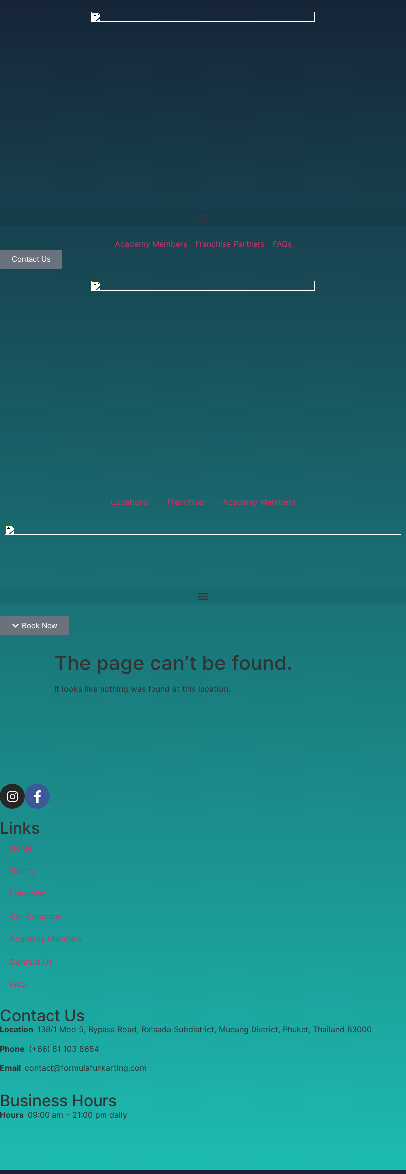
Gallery (23, 870)
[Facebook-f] (37, 796)
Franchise (185, 502)
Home (21, 848)
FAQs (19, 984)
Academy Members (259, 502)
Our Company (36, 916)
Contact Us (31, 962)
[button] (203, 217)
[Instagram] (12, 796)
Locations (129, 502)
